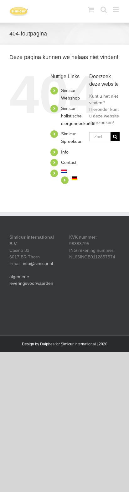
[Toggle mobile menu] (116, 9)
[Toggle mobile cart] (91, 9)
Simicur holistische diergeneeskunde (78, 116)
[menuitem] (70, 171)
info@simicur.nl (38, 263)
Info (65, 151)
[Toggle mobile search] (104, 9)
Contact (68, 162)
